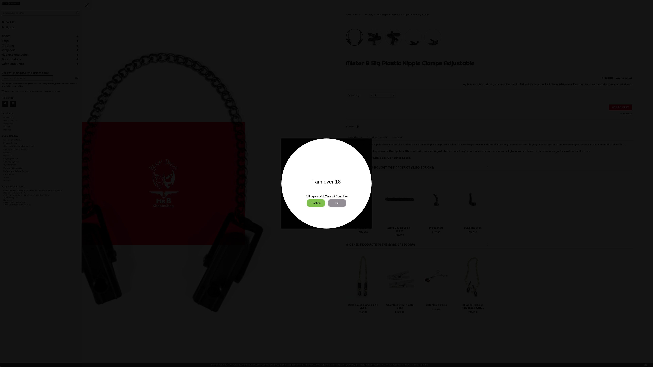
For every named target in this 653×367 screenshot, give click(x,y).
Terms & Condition (336, 196)
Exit (337, 203)
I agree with (316, 196)
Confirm (316, 203)
